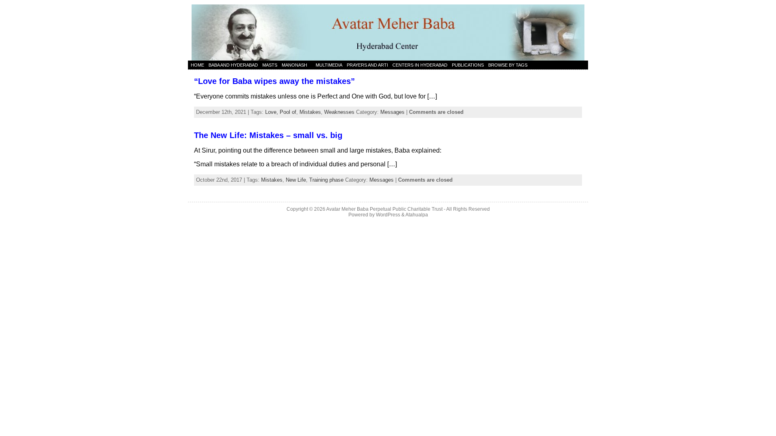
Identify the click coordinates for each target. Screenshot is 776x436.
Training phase (326, 180)
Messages (392, 112)
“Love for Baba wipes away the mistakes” (274, 81)
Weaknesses (339, 112)
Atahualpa (416, 215)
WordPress (388, 215)
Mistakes (310, 112)
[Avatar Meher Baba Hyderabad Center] (388, 30)
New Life (296, 180)
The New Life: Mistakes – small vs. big (268, 135)
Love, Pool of (280, 112)
